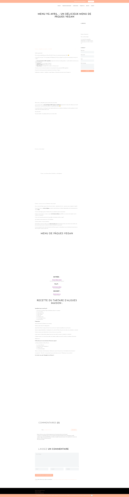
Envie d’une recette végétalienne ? (43, 346)
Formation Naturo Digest (66, 5)
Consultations (75, 5)
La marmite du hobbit (41, 348)
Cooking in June (39, 347)
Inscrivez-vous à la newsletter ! (80, 1)
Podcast (59, 5)
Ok (91, 495)
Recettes (87, 5)
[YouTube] (37, 1)
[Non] (127, 495)
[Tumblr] (40, 415)
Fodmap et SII (82, 5)
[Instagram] (35, 1)
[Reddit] (43, 415)
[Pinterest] (38, 415)
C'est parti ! (91, 1)
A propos (92, 5)
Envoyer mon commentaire (44, 475)
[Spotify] (38, 1)
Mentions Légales (38, 491)
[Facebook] (35, 415)
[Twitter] (37, 415)
